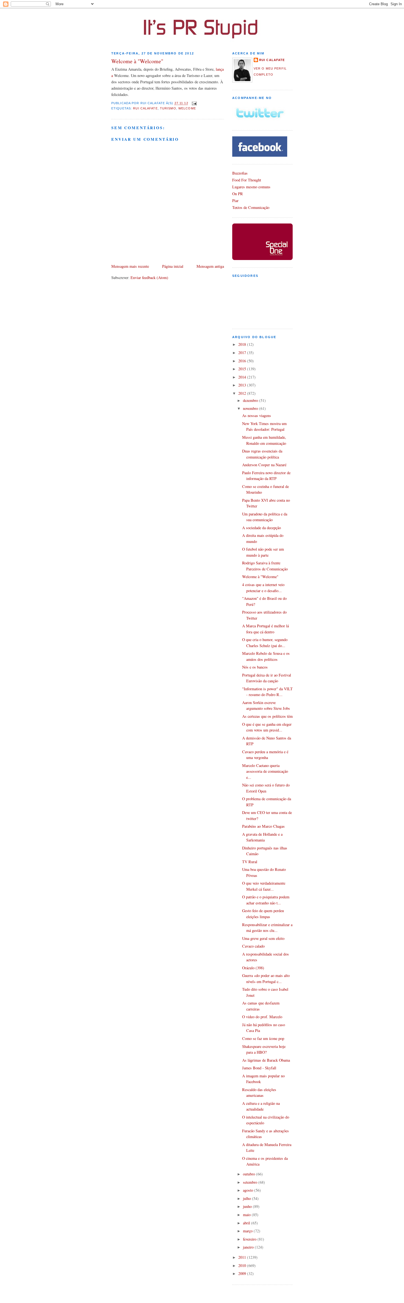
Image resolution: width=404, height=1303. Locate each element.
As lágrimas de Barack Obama (266, 1060)
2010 (242, 1265)
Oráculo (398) (253, 967)
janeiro (249, 1247)
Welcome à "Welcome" (137, 61)
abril (247, 1222)
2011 (242, 1257)
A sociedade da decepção (261, 527)
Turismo (168, 108)
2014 (242, 377)
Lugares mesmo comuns (251, 186)
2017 (242, 352)
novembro (251, 408)
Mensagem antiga (210, 266)
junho (248, 1206)
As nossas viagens (256, 415)
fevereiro (250, 1239)
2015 (242, 368)
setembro (250, 1182)
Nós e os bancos (255, 667)
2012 (242, 393)
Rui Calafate (145, 108)
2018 (242, 344)
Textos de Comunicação (250, 207)
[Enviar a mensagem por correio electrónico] (193, 103)
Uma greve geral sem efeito (263, 938)
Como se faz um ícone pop (263, 1038)
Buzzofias (240, 173)
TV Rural (249, 861)
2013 (242, 385)
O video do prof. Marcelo (262, 1016)
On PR (237, 193)
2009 (242, 1273)
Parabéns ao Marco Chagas (263, 826)
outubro (249, 1174)
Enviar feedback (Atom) (149, 277)
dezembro (251, 400)
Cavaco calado (253, 946)
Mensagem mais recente (130, 266)
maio (247, 1214)
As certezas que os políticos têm (267, 716)
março (248, 1230)
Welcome (187, 108)
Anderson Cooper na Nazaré (264, 464)
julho (247, 1198)
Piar (235, 200)
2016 (242, 360)
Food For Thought (246, 180)
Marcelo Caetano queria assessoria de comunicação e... (265, 771)
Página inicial (172, 266)
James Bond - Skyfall (259, 1067)
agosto (248, 1190)
